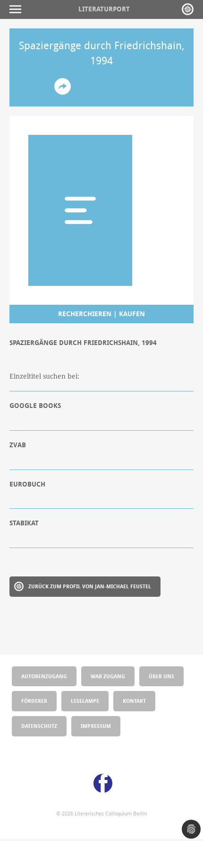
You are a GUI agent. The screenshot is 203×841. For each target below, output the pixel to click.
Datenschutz (39, 725)
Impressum (96, 725)
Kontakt (134, 700)
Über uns (161, 676)
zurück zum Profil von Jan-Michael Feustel (89, 586)
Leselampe (85, 700)
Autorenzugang (44, 676)
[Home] (188, 9)
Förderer (34, 700)
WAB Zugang (108, 676)
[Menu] (17, 9)
